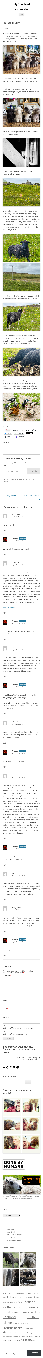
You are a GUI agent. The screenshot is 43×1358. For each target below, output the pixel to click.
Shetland (9, 1317)
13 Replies (6, 28)
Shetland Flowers (21, 1318)
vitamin (19, 1340)
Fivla (16, 1293)
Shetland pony (28, 1328)
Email (5, 1009)
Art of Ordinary (11, 1237)
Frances (5, 482)
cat (3, 1293)
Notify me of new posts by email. (15, 1034)
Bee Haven (10, 1229)
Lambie (32, 1297)
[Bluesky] (4, 1068)
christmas (8, 1293)
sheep (37, 1312)
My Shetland (21, 4)
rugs (32, 1312)
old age (25, 1308)
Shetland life (26, 1323)
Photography (20, 1312)
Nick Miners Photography (15, 1235)
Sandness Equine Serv (14, 1240)
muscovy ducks (12, 1302)
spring (16, 1336)
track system (11, 1340)
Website (6, 1017)
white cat (26, 1339)
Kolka (27, 1297)
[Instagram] (10, 1068)
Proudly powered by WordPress (12, 1354)
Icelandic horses (16, 1297)
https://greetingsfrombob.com (14, 607)
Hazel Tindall (11, 1232)
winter (34, 1339)
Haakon (21, 1293)
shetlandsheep (26, 1333)
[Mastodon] (17, 1068)
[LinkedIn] (14, 1068)
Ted (35, 1336)
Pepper (12, 1312)
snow (8, 1336)
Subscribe (33, 471)
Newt (20, 1308)
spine (12, 1336)
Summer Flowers (28, 1336)
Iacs (25, 1293)
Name (5, 1000)
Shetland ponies (12, 1328)
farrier (13, 1293)
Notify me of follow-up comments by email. (18, 1028)
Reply (4, 530)
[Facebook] (7, 1068)
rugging (27, 1312)
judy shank (16, 775)
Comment (7, 976)
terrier (38, 1336)
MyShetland (23, 479)
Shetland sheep (12, 1332)
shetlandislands (17, 1323)
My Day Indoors (9, 496)
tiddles (5, 1340)
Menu (21, 14)
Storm (21, 1336)
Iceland (29, 1293)
